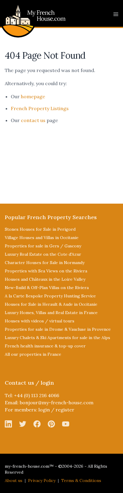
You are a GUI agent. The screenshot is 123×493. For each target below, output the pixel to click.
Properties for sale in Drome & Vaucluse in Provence (58, 329)
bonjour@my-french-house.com (56, 402)
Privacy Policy (42, 480)
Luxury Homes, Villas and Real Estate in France (51, 312)
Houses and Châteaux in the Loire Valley (45, 279)
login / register (56, 410)
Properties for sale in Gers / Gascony (43, 246)
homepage (33, 96)
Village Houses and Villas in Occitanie (42, 237)
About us (13, 480)
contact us (33, 120)
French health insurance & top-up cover (45, 346)
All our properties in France (33, 354)
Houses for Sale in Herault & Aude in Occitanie (51, 304)
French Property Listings (40, 108)
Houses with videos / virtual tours (39, 321)
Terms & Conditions (81, 480)
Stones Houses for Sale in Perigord (40, 229)
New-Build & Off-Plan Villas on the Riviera (47, 287)
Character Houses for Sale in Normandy (44, 262)
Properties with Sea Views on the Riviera (46, 271)
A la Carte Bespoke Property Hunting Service (50, 296)
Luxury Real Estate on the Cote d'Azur (43, 254)
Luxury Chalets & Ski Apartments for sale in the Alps (57, 337)
